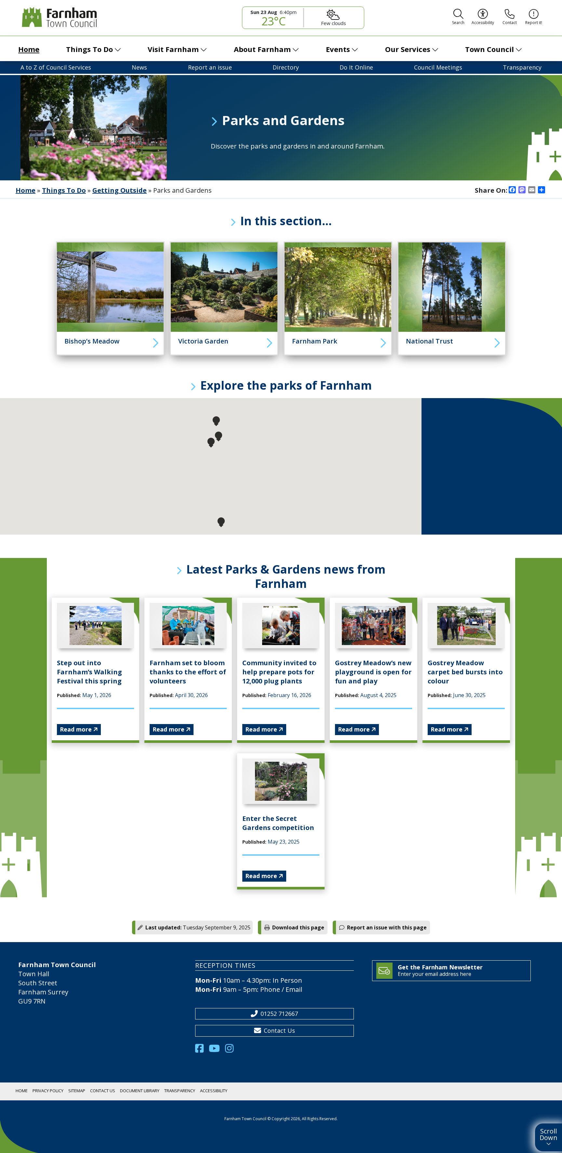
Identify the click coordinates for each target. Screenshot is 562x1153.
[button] (458, 17)
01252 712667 (279, 1013)
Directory (286, 67)
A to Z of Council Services (55, 67)
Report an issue (210, 67)
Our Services (407, 49)
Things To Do (89, 49)
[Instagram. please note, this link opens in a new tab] (232, 1049)
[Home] (58, 17)
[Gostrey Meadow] (110, 287)
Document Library (139, 1091)
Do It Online (356, 67)
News (139, 67)
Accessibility (213, 1091)
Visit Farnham (173, 49)
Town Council (489, 49)
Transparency (522, 67)
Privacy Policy (48, 1091)
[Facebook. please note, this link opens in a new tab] (202, 1049)
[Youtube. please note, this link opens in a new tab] (217, 1049)
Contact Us (279, 1030)
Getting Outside (119, 190)
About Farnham (262, 49)
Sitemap (76, 1091)
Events (338, 49)
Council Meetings (438, 67)
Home (28, 49)
